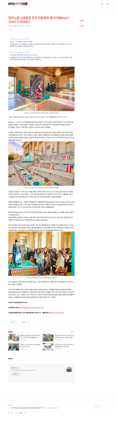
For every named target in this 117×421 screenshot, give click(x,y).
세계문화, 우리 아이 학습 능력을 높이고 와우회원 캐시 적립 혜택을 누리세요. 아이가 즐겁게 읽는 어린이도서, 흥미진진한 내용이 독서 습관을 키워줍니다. (41, 58)
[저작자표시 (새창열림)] (28, 322)
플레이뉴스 (15, 368)
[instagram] (16, 413)
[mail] (25, 413)
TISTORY (10, 405)
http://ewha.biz (56, 312)
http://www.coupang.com (18, 39)
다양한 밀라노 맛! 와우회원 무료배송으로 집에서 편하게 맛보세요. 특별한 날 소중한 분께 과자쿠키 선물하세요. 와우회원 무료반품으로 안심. (41, 45)
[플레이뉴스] (17, 4)
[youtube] (21, 413)
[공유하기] (15, 322)
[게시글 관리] (17, 322)
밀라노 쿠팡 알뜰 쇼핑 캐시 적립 (21, 42)
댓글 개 (10, 359)
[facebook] (8, 413)
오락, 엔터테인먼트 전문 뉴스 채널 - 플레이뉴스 (23, 370)
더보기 (72, 332)
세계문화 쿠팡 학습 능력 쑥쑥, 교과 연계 (24, 55)
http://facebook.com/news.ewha (31, 307)
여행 (9, 26)
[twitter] (12, 413)
